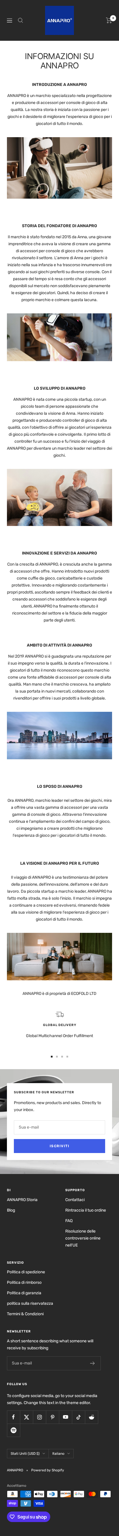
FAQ (68, 1220)
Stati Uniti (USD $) (25, 1454)
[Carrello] (109, 20)
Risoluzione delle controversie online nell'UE (83, 1238)
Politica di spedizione (26, 1272)
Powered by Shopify (47, 1470)
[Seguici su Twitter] (26, 1417)
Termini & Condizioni (25, 1313)
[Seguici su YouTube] (65, 1417)
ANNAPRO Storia (22, 1199)
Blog (11, 1210)
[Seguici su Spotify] (13, 1430)
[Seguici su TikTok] (78, 1417)
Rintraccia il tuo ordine (85, 1210)
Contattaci (75, 1199)
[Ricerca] (20, 20)
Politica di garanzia (24, 1292)
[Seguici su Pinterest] (52, 1417)
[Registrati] (92, 1363)
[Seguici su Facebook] (13, 1417)
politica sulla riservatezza (30, 1303)
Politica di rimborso (24, 1282)
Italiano (58, 1454)
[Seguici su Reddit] (91, 1417)
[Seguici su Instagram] (39, 1417)
